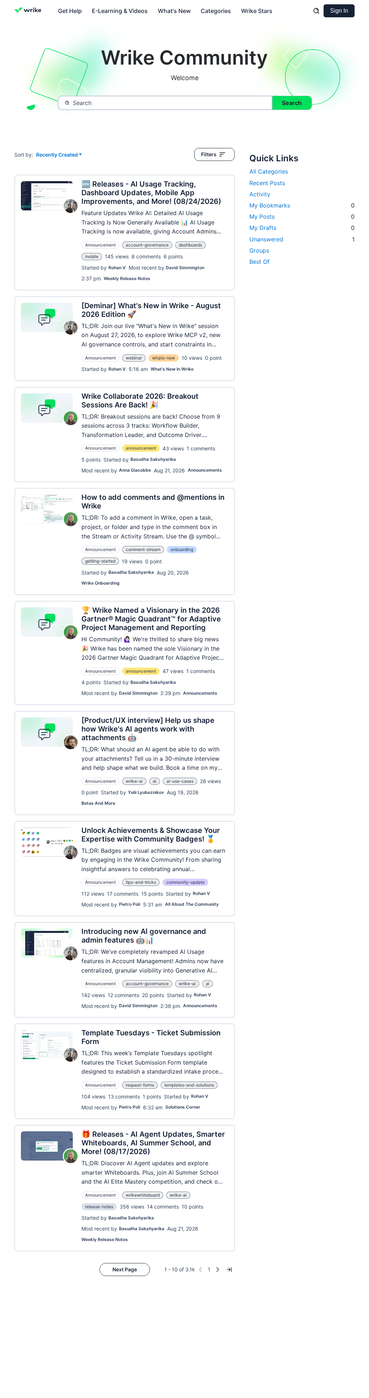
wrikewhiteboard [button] (143, 1195)
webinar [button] (134, 358)
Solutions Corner (182, 1107)
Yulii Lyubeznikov (146, 792)
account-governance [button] (147, 245)
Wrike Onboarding (100, 583)
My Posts (302, 216)
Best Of (259, 261)
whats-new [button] (163, 358)
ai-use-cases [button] (180, 781)
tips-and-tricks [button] (141, 882)
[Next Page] (217, 1269)
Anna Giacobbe (135, 470)
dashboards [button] (190, 245)
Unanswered (302, 239)
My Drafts (302, 227)
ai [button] (154, 781)
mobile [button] (91, 256)
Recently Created (57, 155)
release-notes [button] (99, 1206)
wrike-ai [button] (134, 781)
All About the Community (192, 904)
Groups (259, 250)
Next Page (124, 1269)
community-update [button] (185, 882)
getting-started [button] (100, 561)
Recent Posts (267, 183)
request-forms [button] (140, 1085)
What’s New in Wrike (172, 369)
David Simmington (185, 267)
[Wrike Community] (29, 11)
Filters (209, 154)
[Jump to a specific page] (229, 1269)
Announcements (205, 470)
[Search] (316, 10)
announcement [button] (141, 448)
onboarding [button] (181, 549)
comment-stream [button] (143, 549)
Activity (259, 194)
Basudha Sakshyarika (153, 459)
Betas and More (98, 803)
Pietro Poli (129, 904)
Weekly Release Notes (127, 278)
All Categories (268, 171)
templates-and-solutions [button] (189, 1085)
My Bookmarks (302, 205)
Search (292, 102)
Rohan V (117, 267)
